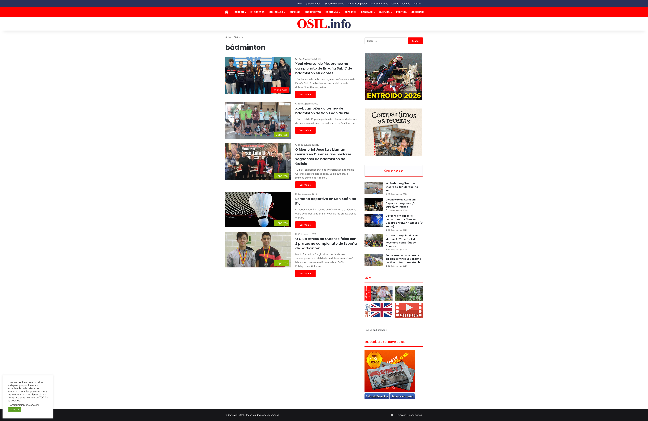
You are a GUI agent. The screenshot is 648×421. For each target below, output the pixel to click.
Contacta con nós (401, 3)
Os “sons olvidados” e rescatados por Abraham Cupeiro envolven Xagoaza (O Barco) (404, 221)
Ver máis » (305, 94)
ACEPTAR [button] (14, 410)
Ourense (295, 12)
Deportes (350, 12)
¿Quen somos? (313, 3)
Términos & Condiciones (409, 415)
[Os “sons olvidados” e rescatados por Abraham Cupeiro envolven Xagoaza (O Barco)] (373, 220)
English (417, 3)
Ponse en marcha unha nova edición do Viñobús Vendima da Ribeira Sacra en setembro (404, 259)
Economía (332, 12)
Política (401, 12)
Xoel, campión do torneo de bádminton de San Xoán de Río (322, 110)
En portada (257, 12)
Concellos (276, 12)
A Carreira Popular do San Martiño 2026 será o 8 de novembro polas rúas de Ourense (402, 241)
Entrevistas (313, 12)
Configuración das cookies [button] (23, 404)
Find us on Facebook (375, 330)
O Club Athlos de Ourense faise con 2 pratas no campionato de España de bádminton (326, 243)
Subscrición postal (357, 3)
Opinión (239, 12)
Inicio (299, 3)
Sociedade (417, 12)
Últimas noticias (393, 170)
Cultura (384, 12)
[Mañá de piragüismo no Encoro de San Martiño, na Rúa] (373, 188)
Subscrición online (334, 3)
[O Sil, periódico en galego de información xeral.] (324, 24)
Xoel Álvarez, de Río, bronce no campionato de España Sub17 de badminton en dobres (323, 68)
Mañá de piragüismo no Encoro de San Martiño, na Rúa (402, 187)
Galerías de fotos (379, 3)
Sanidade (367, 12)
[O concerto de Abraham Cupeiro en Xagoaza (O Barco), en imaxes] (373, 204)
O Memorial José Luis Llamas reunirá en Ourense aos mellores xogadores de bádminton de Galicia (323, 156)
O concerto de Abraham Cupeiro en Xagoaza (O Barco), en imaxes (401, 203)
